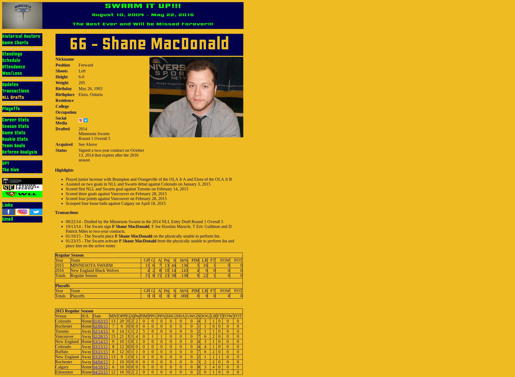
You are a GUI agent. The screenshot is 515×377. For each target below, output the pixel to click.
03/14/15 (100, 341)
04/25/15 (100, 372)
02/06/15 (100, 326)
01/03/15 (100, 321)
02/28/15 (100, 336)
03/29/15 (100, 356)
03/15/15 (100, 346)
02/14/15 (100, 331)
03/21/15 (100, 351)
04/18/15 (100, 367)
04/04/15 (100, 362)
